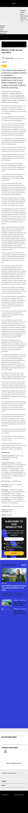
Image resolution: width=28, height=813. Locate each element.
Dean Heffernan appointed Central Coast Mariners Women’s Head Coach (14, 588)
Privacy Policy (16, 542)
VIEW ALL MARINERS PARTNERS (14, 763)
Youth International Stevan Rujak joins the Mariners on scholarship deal (20, 612)
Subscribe (14, 553)
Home (3, 48)
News (8, 48)
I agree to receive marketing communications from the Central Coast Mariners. (14, 547)
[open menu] (1, 20)
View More (23, 564)
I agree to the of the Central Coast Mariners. (14, 543)
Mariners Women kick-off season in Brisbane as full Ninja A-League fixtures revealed (20, 603)
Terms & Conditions (19, 794)
